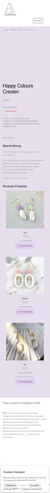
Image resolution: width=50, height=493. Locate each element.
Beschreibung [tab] (8, 137)
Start (6, 29)
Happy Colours (16, 118)
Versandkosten (11, 107)
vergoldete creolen (9, 126)
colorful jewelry (18, 121)
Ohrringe (13, 29)
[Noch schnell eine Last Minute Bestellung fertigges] (25, 434)
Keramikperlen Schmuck (31, 123)
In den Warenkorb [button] (25, 246)
